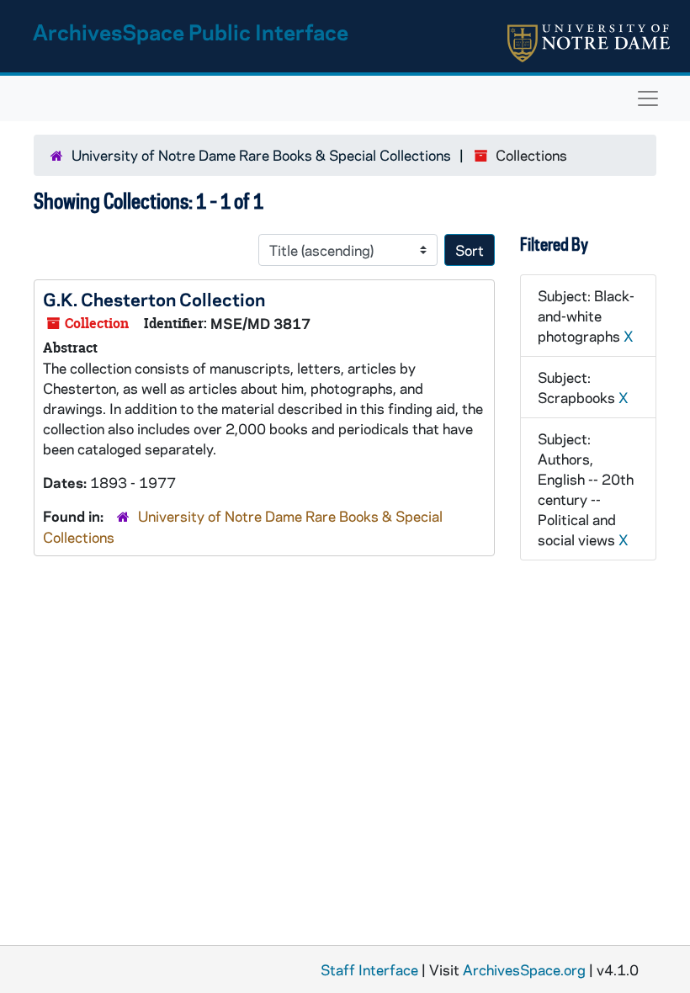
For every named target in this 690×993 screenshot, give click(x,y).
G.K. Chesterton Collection (154, 299)
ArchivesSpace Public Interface (190, 31)
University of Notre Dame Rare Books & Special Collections (261, 155)
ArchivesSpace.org (524, 969)
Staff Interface (369, 969)
